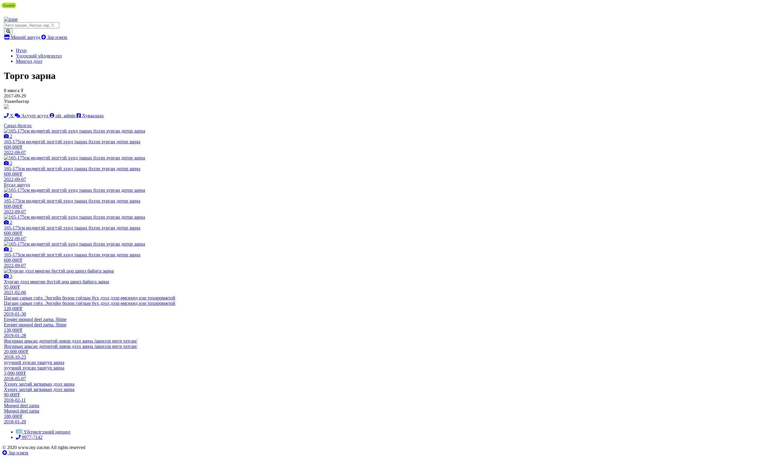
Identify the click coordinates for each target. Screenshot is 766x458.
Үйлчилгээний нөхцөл (47, 431)
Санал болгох (18, 125)
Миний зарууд (25, 37)
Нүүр (21, 50)
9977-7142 (31, 437)
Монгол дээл (29, 61)
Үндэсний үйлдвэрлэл (39, 55)
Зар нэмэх (56, 37)
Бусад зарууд (17, 184)
